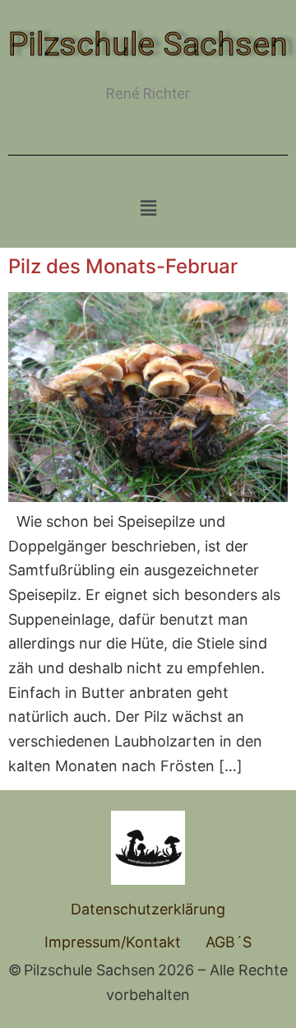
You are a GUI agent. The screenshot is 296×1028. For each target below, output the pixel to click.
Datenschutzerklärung (148, 909)
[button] (148, 208)
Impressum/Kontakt (112, 942)
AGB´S (229, 942)
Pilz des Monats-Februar (123, 266)
